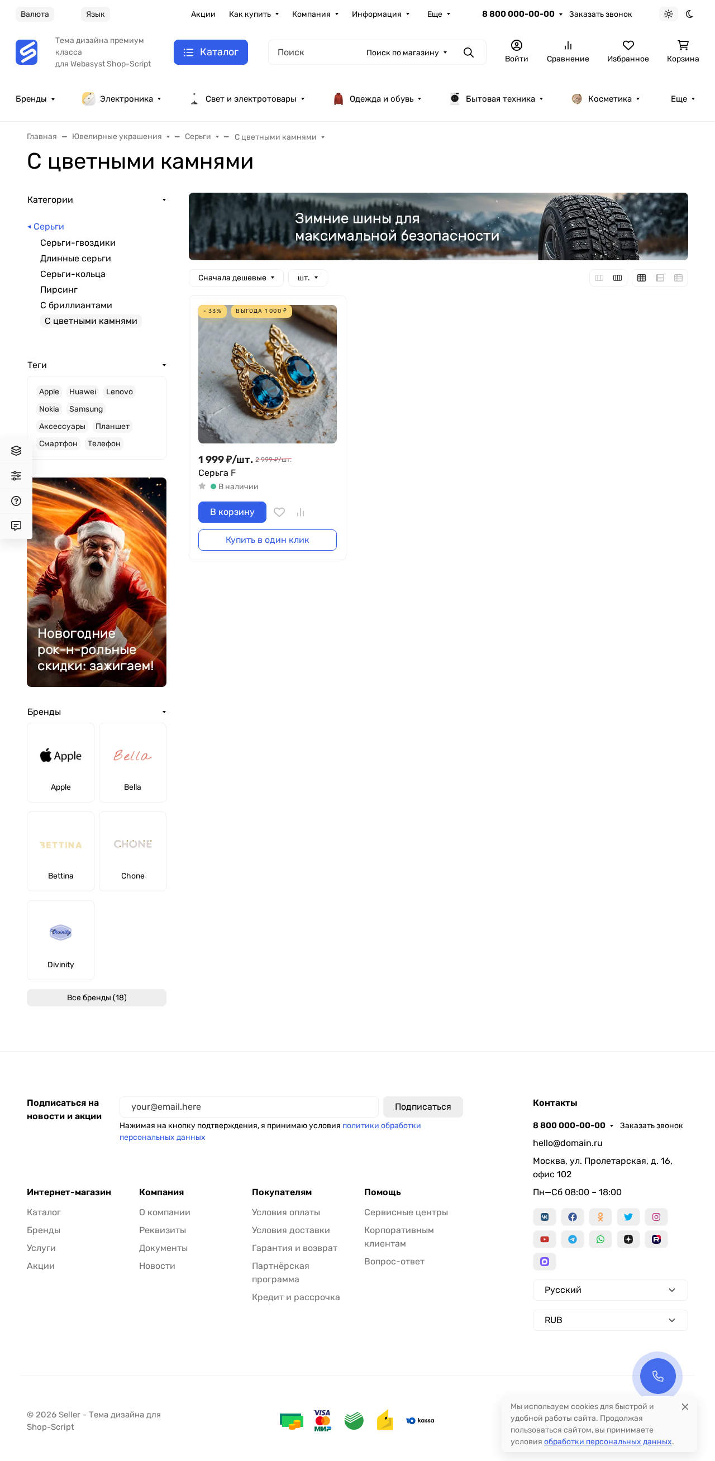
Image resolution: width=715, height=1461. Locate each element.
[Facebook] (572, 1217)
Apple (49, 392)
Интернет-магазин (69, 1192)
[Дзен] (628, 1239)
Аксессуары (62, 426)
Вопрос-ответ (394, 1261)
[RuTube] (656, 1239)
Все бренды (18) (97, 997)
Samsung (86, 409)
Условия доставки (291, 1230)
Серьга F (217, 472)
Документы (163, 1248)
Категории (50, 199)
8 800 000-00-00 (518, 14)
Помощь (382, 1192)
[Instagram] (656, 1217)
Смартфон (58, 443)
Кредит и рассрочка (296, 1297)
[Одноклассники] (600, 1217)
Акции (203, 14)
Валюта (35, 14)
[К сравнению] (300, 512)
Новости (157, 1266)
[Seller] (26, 51)
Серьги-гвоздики (78, 242)
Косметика (610, 99)
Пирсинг (59, 289)
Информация (377, 14)
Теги (37, 365)
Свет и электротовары (251, 99)
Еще (434, 14)
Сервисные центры (406, 1212)
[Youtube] (544, 1239)
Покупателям (282, 1192)
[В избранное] (279, 512)
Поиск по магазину (402, 53)
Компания (311, 14)
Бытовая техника (500, 99)
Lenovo (119, 392)
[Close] (685, 1406)
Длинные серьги (75, 258)
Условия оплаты (286, 1212)
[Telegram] (572, 1239)
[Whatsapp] (600, 1239)
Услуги (41, 1248)
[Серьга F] (267, 374)
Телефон (104, 443)
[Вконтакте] (544, 1217)
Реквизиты (162, 1230)
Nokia (49, 409)
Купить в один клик (267, 539)
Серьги (49, 226)
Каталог (44, 1212)
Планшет (113, 426)
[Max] (544, 1262)
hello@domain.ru (568, 1143)
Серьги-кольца (73, 274)
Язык (95, 14)
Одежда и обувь (381, 99)
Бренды (31, 99)
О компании (164, 1212)
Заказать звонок (600, 14)
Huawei (82, 392)
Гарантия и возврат (294, 1248)
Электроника (126, 99)
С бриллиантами (76, 305)
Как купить (250, 14)
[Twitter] (628, 1217)
